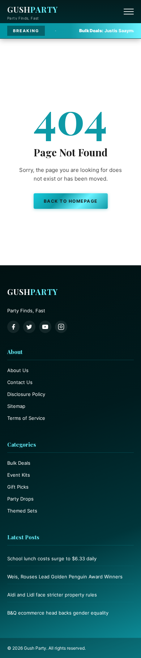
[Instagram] (61, 327)
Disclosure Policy (26, 394)
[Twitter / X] (29, 327)
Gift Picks (18, 487)
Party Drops (20, 499)
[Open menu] (129, 11)
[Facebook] (13, 327)
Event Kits (18, 475)
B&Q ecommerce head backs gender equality (57, 613)
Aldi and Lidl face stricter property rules (52, 595)
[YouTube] (45, 327)
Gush (32, 9)
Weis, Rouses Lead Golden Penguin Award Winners (65, 576)
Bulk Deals (18, 463)
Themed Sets (22, 511)
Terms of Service (26, 418)
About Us (18, 370)
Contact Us (20, 382)
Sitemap (16, 406)
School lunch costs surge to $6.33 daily (52, 558)
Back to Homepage (71, 201)
